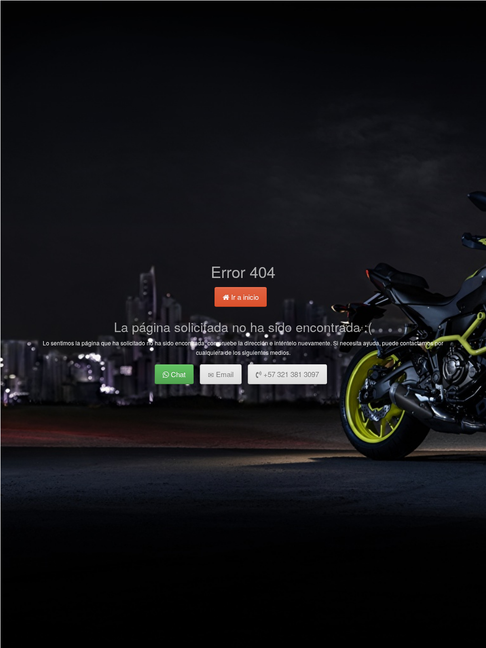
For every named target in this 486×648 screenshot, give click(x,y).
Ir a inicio (244, 297)
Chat (177, 374)
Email (224, 374)
